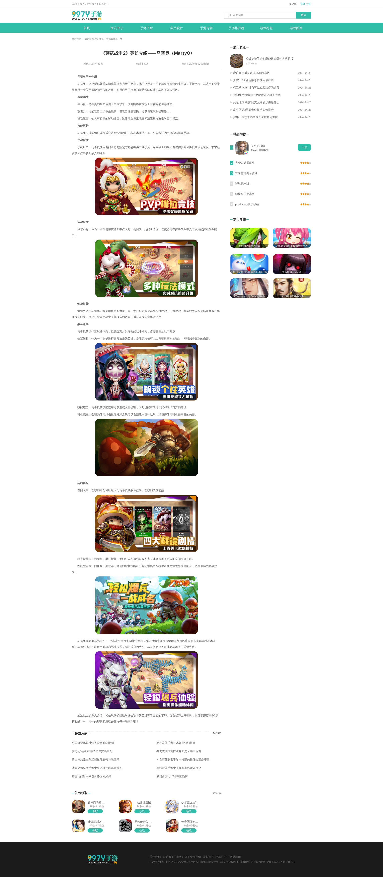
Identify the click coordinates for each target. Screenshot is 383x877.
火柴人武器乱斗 (245, 162)
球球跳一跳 (242, 183)
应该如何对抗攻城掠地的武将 (251, 72)
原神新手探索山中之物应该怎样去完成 (257, 95)
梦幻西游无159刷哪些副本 (172, 776)
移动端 (292, 4)
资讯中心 (99, 39)
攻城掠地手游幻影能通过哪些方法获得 (269, 58)
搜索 (303, 15)
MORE (217, 733)
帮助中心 (222, 856)
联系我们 (168, 856)
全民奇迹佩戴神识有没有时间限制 (93, 742)
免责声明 (195, 856)
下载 (304, 147)
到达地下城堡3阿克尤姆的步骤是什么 (256, 102)
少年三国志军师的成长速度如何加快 (255, 117)
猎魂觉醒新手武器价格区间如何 (91, 776)
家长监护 (208, 856)
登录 (302, 4)
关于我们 (155, 856)
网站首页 (89, 39)
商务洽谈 (182, 856)
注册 (308, 4)
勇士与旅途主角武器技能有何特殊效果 (95, 759)
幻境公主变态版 (245, 193)
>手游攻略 (110, 39)
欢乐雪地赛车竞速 (246, 173)
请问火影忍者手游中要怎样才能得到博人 (97, 768)
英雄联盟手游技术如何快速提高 (175, 742)
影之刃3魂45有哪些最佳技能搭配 (92, 751)
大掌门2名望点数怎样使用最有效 (253, 80)
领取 (95, 811)
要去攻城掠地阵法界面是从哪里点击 (178, 751)
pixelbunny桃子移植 (247, 204)
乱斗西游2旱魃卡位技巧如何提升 (253, 109)
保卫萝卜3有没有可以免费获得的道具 (256, 87)
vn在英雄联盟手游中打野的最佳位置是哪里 (182, 759)
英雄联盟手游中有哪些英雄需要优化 (178, 768)
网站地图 (235, 856)
